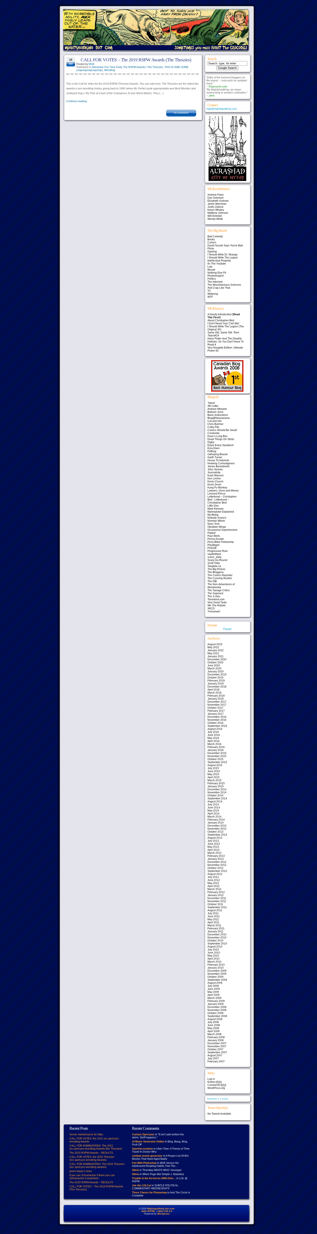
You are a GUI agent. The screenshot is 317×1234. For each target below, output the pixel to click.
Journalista (213, 472)
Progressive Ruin (217, 551)
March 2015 (214, 780)
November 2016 (216, 719)
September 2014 (217, 798)
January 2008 (215, 1040)
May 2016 (213, 738)
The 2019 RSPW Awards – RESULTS (91, 1182)
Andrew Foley (215, 194)
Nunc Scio (213, 523)
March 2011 (214, 925)
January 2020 (215, 671)
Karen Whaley (215, 209)
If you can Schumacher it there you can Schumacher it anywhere (92, 1177)
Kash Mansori (215, 475)
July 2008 (213, 1022)
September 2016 (217, 725)
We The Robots (216, 605)
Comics (211, 242)
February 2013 (216, 855)
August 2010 (214, 946)
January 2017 (215, 713)
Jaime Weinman (216, 203)
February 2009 (216, 1001)
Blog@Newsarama (218, 418)
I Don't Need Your (223, 323)
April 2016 (213, 741)
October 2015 (215, 759)
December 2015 (216, 753)
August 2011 (214, 910)
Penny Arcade (215, 538)
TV (209, 290)
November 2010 (216, 937)
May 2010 (213, 955)
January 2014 (215, 822)
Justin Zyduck (215, 206)
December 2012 (216, 861)
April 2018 (213, 689)
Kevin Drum (214, 484)
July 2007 (213, 1058)
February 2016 (216, 747)
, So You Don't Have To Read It (225, 341)
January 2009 (215, 1004)
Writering (212, 293)
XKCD (211, 608)
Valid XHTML (148, 1211)
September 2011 (217, 907)
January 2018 (215, 698)
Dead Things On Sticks (220, 439)
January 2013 (215, 858)
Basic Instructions (217, 415)
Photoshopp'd (215, 275)
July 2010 (213, 949)
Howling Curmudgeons (221, 463)
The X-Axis (213, 596)
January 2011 (215, 931)
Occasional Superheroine (222, 529)
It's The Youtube (216, 263)
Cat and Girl (214, 421)
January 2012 (215, 895)
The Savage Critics (218, 590)
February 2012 (216, 892)
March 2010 (214, 961)
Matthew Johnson (217, 212)
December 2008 (216, 1007)
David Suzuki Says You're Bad (225, 245)
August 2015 (214, 765)
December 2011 (216, 898)
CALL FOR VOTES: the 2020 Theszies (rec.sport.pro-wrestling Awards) (91, 1158)
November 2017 (216, 704)
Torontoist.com (215, 599)
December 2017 (216, 701)
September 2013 (217, 834)
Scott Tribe (213, 563)
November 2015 (216, 756)
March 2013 (214, 852)
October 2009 (215, 976)
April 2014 (213, 813)
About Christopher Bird (220, 320)
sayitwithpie (214, 554)
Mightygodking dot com (160, 1208)
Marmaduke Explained (220, 511)
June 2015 (213, 771)
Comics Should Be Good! (222, 430)
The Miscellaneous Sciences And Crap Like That (224, 286)
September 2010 (217, 943)
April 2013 (213, 849)
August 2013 (214, 837)
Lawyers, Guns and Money (223, 490)
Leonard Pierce (216, 493)
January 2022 (215, 650)
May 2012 (213, 883)
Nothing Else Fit (216, 272)
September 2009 (217, 979)
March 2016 (214, 744)
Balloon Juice (215, 411)
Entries (214, 1082)
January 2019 (215, 683)
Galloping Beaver (217, 454)
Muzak (211, 269)
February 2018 (216, 695)
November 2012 (216, 864)
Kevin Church (215, 481)
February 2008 (216, 1037)
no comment (181, 112)
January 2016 (215, 750)
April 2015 (213, 777)
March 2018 (214, 692)
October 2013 (215, 831)
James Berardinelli (218, 466)
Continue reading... (77, 101)
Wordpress (163, 1213)
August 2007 (214, 1055)
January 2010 (215, 967)
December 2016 (216, 716)
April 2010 (213, 958)
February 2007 (216, 1061)
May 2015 (213, 774)
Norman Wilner (216, 520)
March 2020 (214, 668)
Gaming (212, 251)
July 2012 (213, 877)
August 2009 (214, 982)
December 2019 (216, 674)
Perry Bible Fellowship (220, 541)
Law (209, 266)
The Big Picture (216, 569)
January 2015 (215, 786)
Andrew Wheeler (217, 408)
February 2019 (216, 680)
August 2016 (214, 728)
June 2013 (213, 843)
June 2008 (213, 1025)
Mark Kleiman (215, 508)
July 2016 (213, 731)
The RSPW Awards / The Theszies (143, 67)
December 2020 (216, 659)
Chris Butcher (215, 424)
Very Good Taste (217, 602)
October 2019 (215, 677)
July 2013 (213, 840)
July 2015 (213, 768)
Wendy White (215, 218)
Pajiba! (211, 532)
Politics (211, 278)
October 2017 (215, 707)
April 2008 (213, 1031)
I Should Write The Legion (222, 257)
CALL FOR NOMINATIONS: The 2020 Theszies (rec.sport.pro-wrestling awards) (96, 1166)
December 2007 (216, 1043)
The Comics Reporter (219, 575)
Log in (211, 1078)
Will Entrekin (214, 215)
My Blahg (212, 514)
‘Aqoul (211, 402)
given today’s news (80, 1171)
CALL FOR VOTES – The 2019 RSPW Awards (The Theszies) (136, 59)
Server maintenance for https (86, 1134)
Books (211, 239)
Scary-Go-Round (217, 560)
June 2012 (213, 880)
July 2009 (213, 985)
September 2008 (217, 1016)
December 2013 (216, 825)
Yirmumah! (213, 611)
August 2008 (214, 1019)
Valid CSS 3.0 (164, 1211)
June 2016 (213, 735)
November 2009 (216, 973)
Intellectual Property (219, 260)
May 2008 (213, 1028)
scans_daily (214, 557)
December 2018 (216, 686)
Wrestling (109, 70)
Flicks (210, 248)
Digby (210, 442)
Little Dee (213, 505)
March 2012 (214, 889)
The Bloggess (215, 572)
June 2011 (213, 916)
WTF (210, 296)
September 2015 (217, 762)
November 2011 (216, 901)
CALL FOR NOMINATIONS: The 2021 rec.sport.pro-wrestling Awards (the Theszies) (95, 1147)
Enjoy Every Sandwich (220, 445)
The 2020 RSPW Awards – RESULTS (91, 1152)
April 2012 (213, 886)
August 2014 (214, 801)
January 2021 (215, 656)
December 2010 (216, 934)
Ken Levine (214, 478)
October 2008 (215, 1013)
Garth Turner (214, 457)
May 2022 (213, 647)
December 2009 (216, 970)
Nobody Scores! (216, 517)
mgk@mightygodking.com (221, 108)
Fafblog (211, 451)
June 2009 (213, 988)
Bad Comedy (215, 236)
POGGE (212, 548)
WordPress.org (216, 1088)
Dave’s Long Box (217, 436)
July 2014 (213, 804)
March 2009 (214, 998)
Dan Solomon (215, 197)
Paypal (227, 628)
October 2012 (215, 868)
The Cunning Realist (219, 578)
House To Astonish (218, 460)
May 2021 (213, 653)
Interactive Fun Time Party (107, 67)
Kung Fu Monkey (217, 487)
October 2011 (215, 904)
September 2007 (217, 1052)
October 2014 (215, 795)
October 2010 (215, 940)
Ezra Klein (213, 448)
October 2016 (215, 722)
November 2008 (216, 1010)
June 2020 (213, 665)
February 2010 (216, 964)
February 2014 (216, 819)
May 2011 (213, 919)
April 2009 (213, 994)
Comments (216, 1085)
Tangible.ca (214, 566)
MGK (91, 64)
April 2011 (213, 922)
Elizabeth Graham (218, 200)
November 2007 (216, 1046)
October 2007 (215, 1049)
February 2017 (216, 710)
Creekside (213, 433)
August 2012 (214, 874)
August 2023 (214, 644)
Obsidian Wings (216, 526)
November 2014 (216, 792)
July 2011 (213, 913)
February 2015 (216, 783)
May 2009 (213, 991)
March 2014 (214, 816)
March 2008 (214, 1034)
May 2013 (213, 846)
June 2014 (213, 807)
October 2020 (215, 662)
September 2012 (217, 871)
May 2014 (213, 810)
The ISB (212, 581)
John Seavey (215, 469)
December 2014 (216, 789)
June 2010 (213, 952)
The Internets (215, 281)
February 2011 (215, 928)
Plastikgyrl (213, 545)
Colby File (213, 427)
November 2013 (216, 828)
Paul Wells (213, 535)
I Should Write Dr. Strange (222, 254)
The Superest (215, 593)
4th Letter (212, 405)
